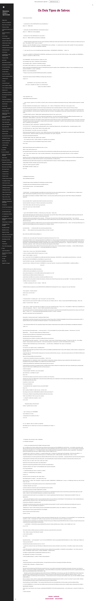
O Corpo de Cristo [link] (5, 173)
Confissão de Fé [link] (5, 78)
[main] (53, 10)
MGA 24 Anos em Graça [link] (6, 24)
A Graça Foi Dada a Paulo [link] (6, 40)
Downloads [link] (4, 96)
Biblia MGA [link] (4, 260)
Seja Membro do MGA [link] (6, 239)
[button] (92, 5)
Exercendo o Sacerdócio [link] (6, 108)
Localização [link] (4, 147)
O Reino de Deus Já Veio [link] (6, 199)
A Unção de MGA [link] (5, 57)
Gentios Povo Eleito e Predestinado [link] (6, 114)
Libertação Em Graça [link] (6, 138)
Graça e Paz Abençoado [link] (6, 124)
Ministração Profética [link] (6, 160)
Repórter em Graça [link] (5, 232)
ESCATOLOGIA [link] (4, 103)
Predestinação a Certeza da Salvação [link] (7, 219)
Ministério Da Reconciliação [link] (7, 162)
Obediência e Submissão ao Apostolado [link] (7, 202)
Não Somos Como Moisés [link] (7, 166)
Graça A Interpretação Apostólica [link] (6, 117)
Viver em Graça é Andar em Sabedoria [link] (7, 253)
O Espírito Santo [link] (5, 176)
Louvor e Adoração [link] (5, 152)
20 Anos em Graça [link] (5, 27)
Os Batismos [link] (4, 204)
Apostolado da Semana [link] (6, 62)
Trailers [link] (3, 248)
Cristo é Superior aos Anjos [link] (7, 87)
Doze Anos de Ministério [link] (6, 99)
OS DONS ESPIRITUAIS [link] (6, 211)
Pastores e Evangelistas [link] (6, 22)
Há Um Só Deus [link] (5, 133)
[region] (47, 1)
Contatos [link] (4, 80)
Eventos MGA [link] (4, 106)
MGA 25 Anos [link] (4, 157)
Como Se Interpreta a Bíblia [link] (7, 76)
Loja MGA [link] (4, 149)
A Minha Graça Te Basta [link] (6, 43)
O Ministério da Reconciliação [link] (7, 185)
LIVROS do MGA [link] (5, 145)
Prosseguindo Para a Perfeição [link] (6, 225)
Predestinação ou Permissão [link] (7, 221)
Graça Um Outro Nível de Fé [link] (7, 129)
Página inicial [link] (4, 20)
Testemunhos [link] (4, 243)
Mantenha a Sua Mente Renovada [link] (6, 155)
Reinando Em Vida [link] (5, 229)
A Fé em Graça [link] (4, 36)
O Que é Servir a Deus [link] (6, 196)
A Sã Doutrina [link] (4, 52)
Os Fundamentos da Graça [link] (7, 213)
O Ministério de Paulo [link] (6, 187)
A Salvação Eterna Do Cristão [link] (7, 47)
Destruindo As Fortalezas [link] (6, 92)
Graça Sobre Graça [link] (5, 126)
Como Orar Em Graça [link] (6, 74)
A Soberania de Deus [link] (6, 49)
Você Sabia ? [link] (4, 256)
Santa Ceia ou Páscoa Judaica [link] (7, 234)
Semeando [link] (4, 241)
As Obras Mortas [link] (5, 71)
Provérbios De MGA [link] (5, 227)
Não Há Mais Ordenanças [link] (6, 164)
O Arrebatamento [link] (5, 171)
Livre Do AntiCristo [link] (5, 142)
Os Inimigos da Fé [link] (5, 216)
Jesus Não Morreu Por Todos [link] (7, 135)
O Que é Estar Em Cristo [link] (6, 192)
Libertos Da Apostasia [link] (6, 140)
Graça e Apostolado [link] (5, 122)
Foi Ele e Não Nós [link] (5, 110)
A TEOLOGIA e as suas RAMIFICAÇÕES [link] (6, 55)
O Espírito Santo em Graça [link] (7, 178)
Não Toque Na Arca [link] (5, 169)
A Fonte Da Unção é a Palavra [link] (6, 33)
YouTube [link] (3, 258)
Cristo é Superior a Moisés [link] (7, 85)
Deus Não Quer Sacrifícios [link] (7, 94)
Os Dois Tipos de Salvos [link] (6, 209)
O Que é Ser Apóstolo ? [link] (6, 194)
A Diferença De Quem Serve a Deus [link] (7, 30)
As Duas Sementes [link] (5, 69)
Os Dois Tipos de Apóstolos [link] (7, 207)
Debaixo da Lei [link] (5, 90)
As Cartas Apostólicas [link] (6, 67)
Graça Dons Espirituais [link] (6, 119)
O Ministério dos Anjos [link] (6, 189)
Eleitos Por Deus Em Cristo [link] (7, 101)
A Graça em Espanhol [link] (6, 38)
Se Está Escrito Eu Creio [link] (6, 236)
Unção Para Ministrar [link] (6, 250)
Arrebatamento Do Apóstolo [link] (7, 64)
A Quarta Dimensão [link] (5, 45)
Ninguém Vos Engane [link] (6, 263)
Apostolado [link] (4, 60)
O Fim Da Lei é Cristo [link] (6, 183)
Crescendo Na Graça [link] (5, 83)
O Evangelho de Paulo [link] (6, 180)
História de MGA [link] (5, 131)
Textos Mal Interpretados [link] (7, 246)
